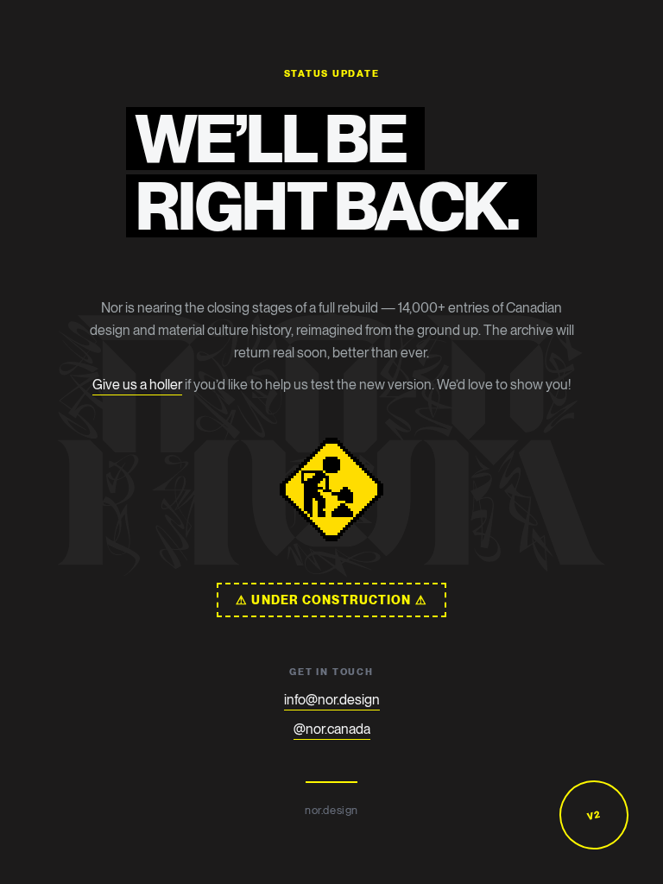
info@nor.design (332, 699)
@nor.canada (332, 729)
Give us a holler (137, 384)
